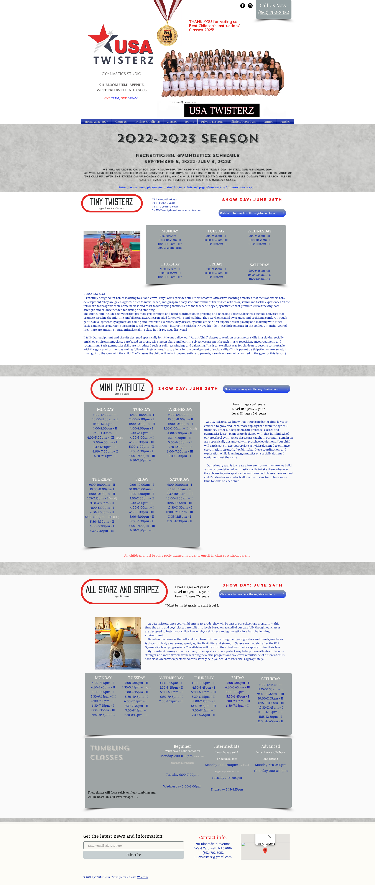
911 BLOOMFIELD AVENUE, (121, 84)
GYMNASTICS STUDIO (121, 73)
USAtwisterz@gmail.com (213, 857)
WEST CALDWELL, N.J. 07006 (121, 89)
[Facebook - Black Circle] (242, 5)
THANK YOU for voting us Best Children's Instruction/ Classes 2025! (214, 25)
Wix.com (142, 877)
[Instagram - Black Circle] (250, 5)
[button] (268, 121)
